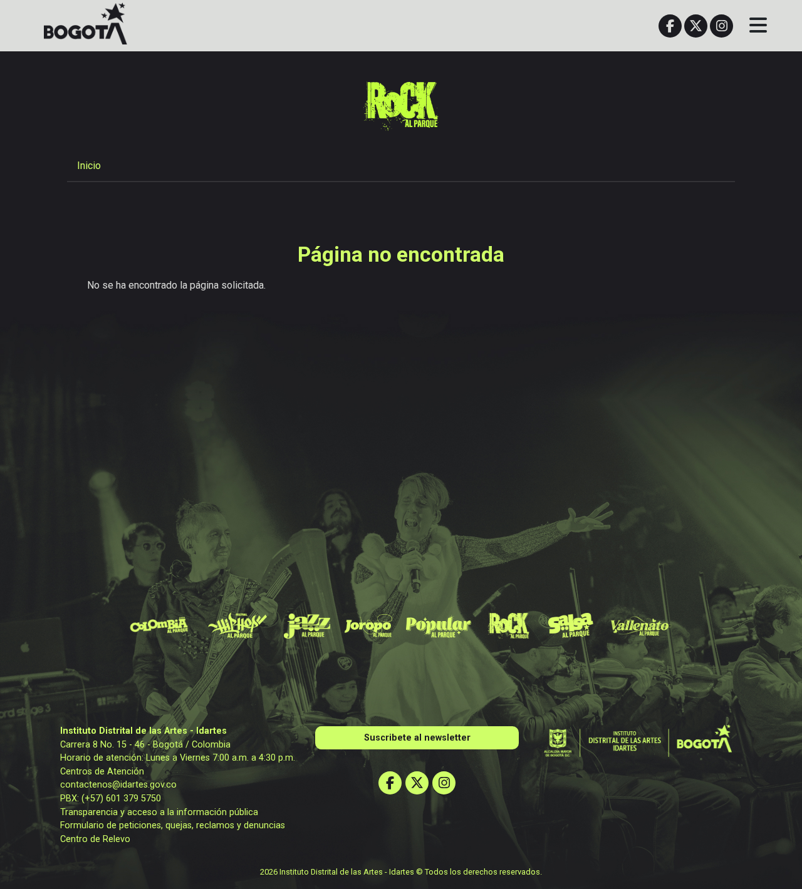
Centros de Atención (102, 771)
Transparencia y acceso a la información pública (159, 812)
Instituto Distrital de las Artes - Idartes (143, 731)
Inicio (89, 166)
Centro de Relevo (95, 839)
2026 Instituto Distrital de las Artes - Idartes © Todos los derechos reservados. (401, 871)
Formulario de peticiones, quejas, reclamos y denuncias (172, 825)
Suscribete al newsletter (417, 737)
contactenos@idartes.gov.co (118, 784)
